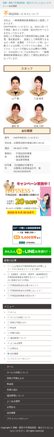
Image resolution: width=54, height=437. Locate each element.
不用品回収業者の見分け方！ (23, 296)
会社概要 (14, 354)
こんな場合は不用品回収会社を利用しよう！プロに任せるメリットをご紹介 (27, 267)
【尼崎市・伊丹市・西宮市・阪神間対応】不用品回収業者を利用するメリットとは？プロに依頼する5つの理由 (28, 277)
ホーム (13, 312)
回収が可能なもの (18, 322)
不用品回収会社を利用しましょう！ (26, 291)
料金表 (13, 328)
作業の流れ (15, 333)
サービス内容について (20, 317)
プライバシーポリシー (20, 359)
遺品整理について (18, 338)
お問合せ (14, 348)
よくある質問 (16, 343)
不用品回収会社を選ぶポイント (24, 285)
